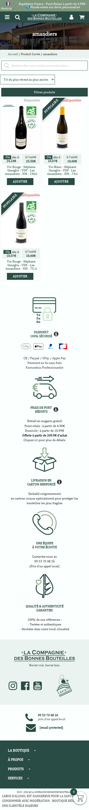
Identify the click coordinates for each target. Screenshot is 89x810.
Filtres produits (44, 92)
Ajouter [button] (20, 181)
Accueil (13, 54)
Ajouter (61, 181)
